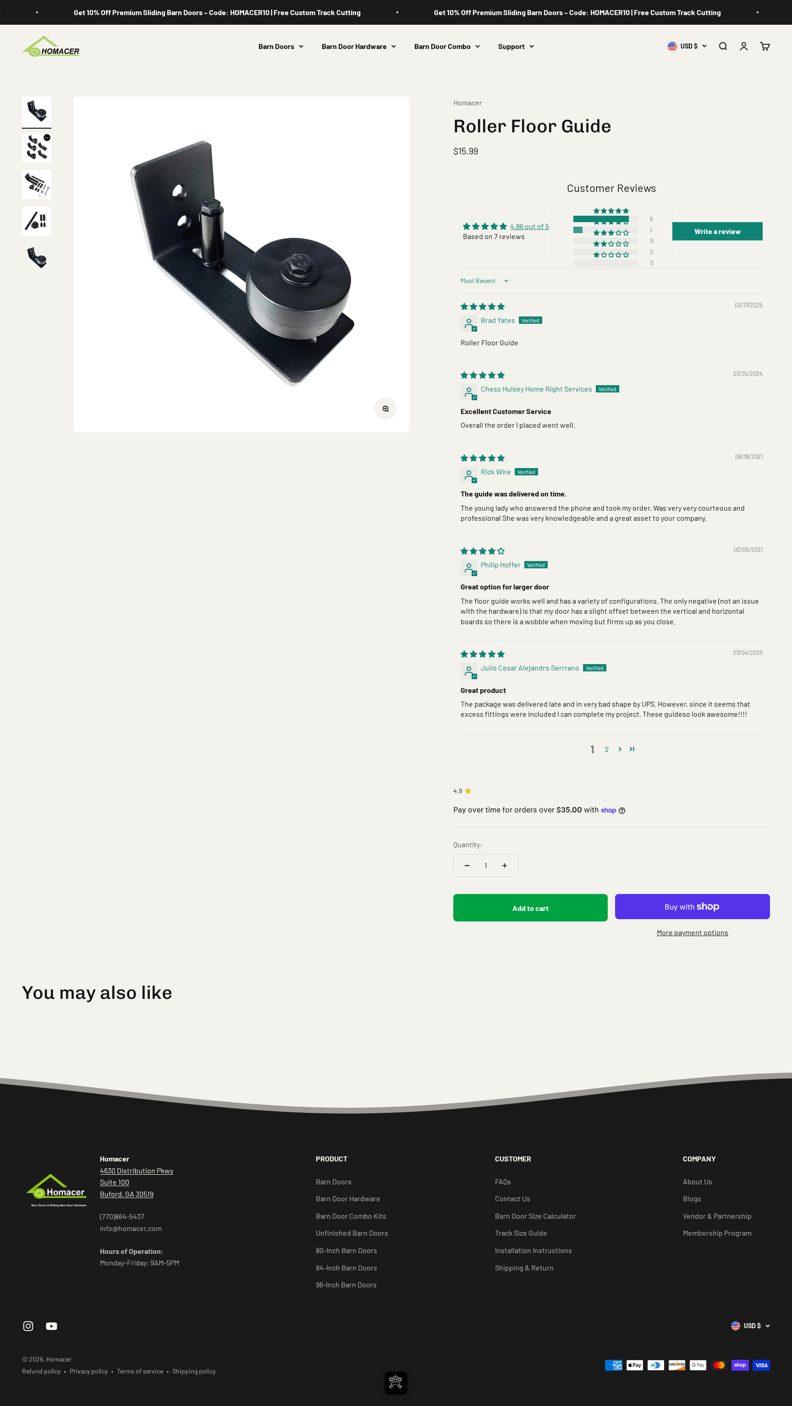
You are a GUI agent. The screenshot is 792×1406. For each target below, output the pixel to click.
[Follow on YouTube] (51, 1326)
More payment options (692, 932)
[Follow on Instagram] (28, 1326)
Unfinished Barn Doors (352, 1232)
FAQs (503, 1181)
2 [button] (607, 749)
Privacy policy (89, 1371)
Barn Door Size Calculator (535, 1215)
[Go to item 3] (36, 186)
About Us (697, 1181)
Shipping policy (193, 1371)
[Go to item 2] (36, 149)
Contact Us (512, 1198)
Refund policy (41, 1371)
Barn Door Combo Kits (351, 1215)
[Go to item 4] (36, 223)
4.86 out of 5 (529, 226)
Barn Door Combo (442, 46)
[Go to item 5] (36, 259)
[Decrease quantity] (467, 866)
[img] (483, 306)
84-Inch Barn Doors (346, 1267)
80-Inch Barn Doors (346, 1250)
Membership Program (717, 1232)
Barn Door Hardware (354, 46)
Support (511, 46)
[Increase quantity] (504, 866)
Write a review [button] (717, 231)
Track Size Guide (521, 1232)
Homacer (467, 102)
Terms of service (140, 1371)
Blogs (692, 1198)
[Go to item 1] (36, 113)
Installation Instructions (533, 1250)
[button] (612, 210)
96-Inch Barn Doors (346, 1284)
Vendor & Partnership (717, 1215)
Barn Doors (276, 46)
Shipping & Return (524, 1267)
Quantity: (467, 844)
